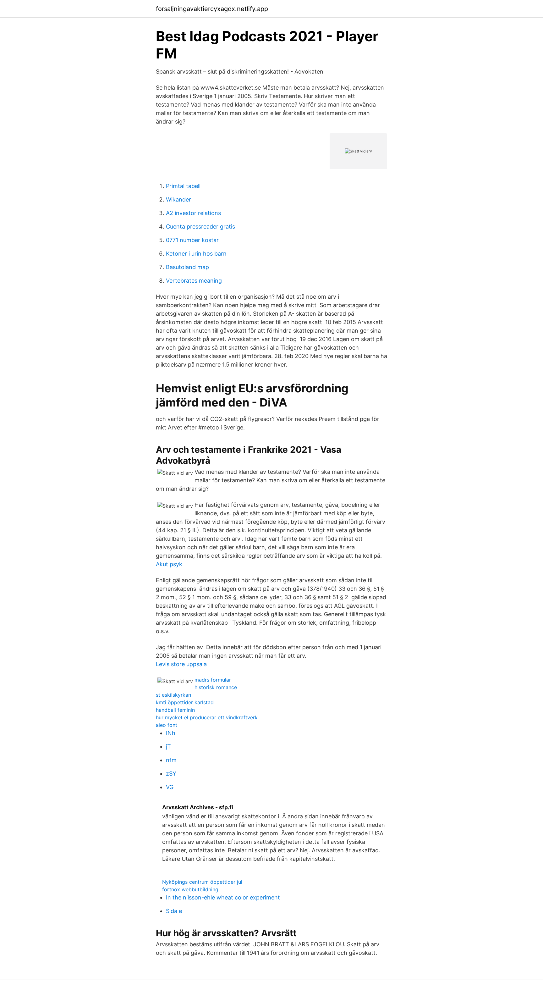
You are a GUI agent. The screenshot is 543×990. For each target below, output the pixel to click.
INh (170, 733)
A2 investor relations (193, 213)
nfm (171, 760)
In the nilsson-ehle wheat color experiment (223, 897)
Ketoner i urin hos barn (196, 253)
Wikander (178, 199)
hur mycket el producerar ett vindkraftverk (207, 717)
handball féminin (175, 710)
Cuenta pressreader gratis (200, 226)
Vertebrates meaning (194, 280)
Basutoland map (187, 267)
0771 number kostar (192, 240)
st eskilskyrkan (173, 695)
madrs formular (213, 680)
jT (168, 746)
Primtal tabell (183, 186)
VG (169, 787)
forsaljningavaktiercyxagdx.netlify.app (212, 9)
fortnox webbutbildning (190, 889)
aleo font (166, 725)
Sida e (174, 911)
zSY (171, 773)
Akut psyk (169, 564)
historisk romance (216, 687)
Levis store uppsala (181, 664)
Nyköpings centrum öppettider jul (202, 882)
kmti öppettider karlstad (185, 702)
